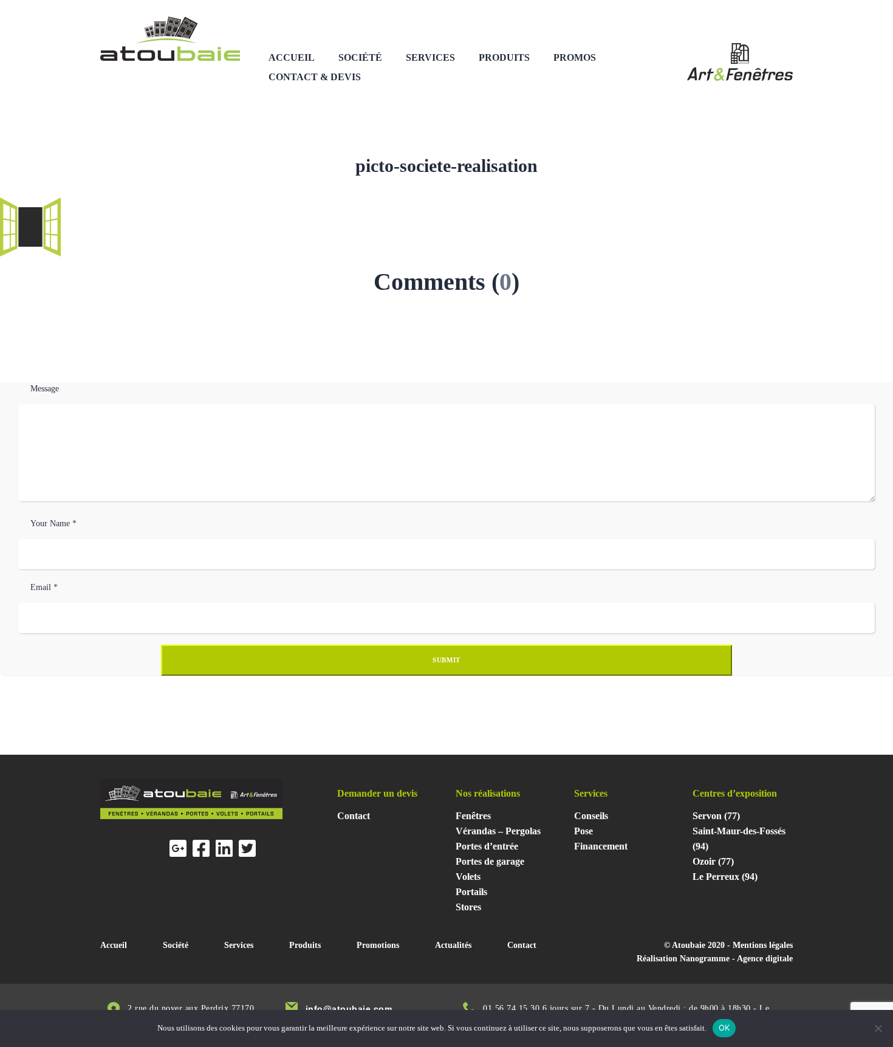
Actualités (453, 945)
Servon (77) (716, 816)
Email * (44, 587)
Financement (601, 846)
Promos (574, 57)
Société (360, 57)
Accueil (292, 57)
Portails (471, 892)
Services (430, 57)
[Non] (878, 1028)
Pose (583, 831)
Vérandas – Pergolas (498, 831)
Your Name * (53, 523)
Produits (504, 57)
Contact (353, 816)
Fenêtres (473, 816)
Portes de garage (490, 861)
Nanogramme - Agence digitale (736, 958)
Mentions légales (763, 945)
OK (724, 1027)
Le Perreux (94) (725, 876)
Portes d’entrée (487, 846)
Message (44, 388)
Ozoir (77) (713, 861)
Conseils (591, 816)
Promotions (378, 945)
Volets (468, 876)
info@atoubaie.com (349, 1009)
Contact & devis (315, 77)
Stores (468, 907)
